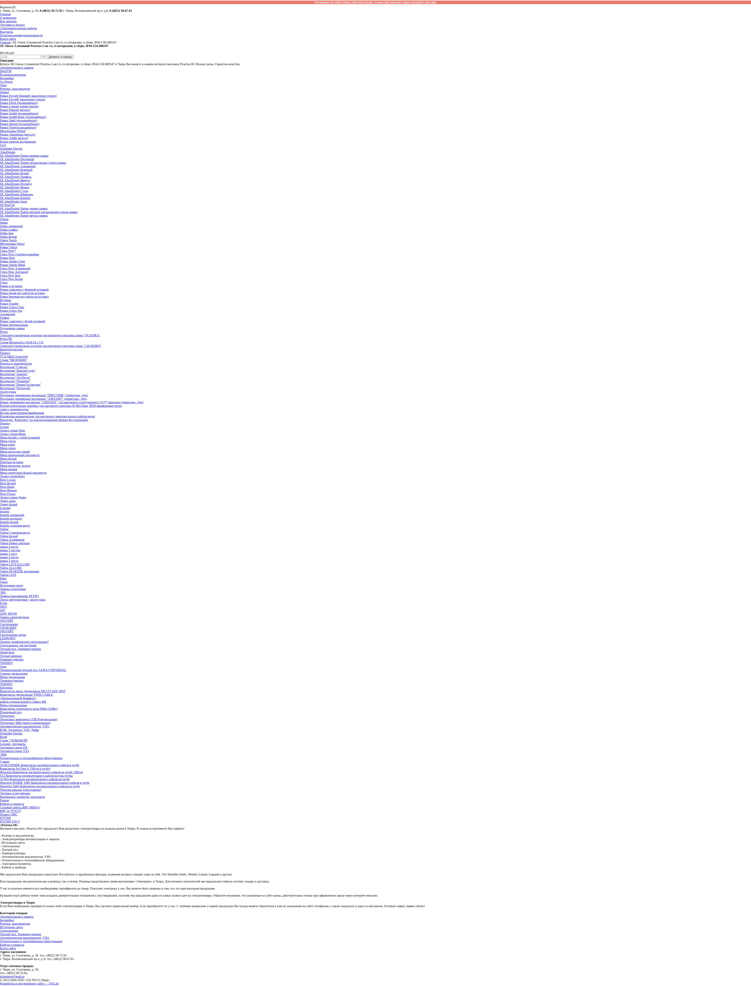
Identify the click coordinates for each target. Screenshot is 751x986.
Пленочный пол (11, 712)
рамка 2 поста (9, 557)
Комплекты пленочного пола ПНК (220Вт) (28, 708)
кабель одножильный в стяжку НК (23, 701)
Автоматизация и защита (16, 67)
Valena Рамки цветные (15, 543)
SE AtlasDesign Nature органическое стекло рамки (33, 162)
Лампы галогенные (13, 589)
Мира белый (8, 458)
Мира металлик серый (15, 451)
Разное (4, 800)
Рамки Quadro (9, 303)
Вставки (5, 300)
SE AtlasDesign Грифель (15, 176)
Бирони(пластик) (11, 349)
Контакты (6, 31)
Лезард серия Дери (12, 430)
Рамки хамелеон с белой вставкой (22, 321)
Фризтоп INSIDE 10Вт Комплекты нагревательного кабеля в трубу (45, 782)
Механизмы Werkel (12, 131)
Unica (3, 282)
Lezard (4, 427)
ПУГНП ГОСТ (10, 821)
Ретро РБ (6, 339)
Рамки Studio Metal (12, 265)
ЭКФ (3, 754)
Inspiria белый (9, 522)
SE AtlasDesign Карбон (15, 198)
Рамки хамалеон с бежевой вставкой (24, 289)
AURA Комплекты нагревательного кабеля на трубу (35, 779)
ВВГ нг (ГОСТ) (10, 811)
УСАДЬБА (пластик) (14, 356)
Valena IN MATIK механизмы (19, 571)
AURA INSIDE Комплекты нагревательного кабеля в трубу (39, 765)
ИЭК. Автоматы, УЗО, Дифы (19, 730)
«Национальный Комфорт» (18, 698)
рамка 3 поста (9, 560)
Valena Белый (9, 536)
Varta (3, 85)
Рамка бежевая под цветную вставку (24, 296)
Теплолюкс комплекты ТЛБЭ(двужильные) (28, 719)
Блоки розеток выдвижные (18, 141)
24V (2, 610)
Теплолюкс (7, 715)
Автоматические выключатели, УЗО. (24, 726)
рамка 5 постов (10, 550)
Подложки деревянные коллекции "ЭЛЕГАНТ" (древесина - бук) (43, 398)
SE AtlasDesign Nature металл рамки (24, 215)
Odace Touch (8, 240)
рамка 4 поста (9, 546)
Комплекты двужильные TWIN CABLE (26, 694)
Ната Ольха (7, 494)
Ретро (4, 331)
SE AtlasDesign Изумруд (16, 184)
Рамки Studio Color (12, 261)
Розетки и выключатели (16, 363)
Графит (5, 317)
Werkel (4, 92)
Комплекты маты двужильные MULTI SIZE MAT (33, 691)
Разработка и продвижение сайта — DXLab (29, 983)
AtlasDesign (7, 152)
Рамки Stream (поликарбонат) (19, 124)
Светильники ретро (13, 634)
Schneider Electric (11, 148)
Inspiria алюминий (12, 515)
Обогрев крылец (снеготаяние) (20, 789)
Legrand (5, 508)
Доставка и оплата (12, 24)
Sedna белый (8, 236)
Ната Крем (7, 486)
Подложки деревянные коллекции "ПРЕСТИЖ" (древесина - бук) (44, 395)
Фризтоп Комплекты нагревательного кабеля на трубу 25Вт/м (41, 772)
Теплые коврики (11, 656)
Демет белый (8, 504)
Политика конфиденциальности (21, 35)
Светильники (9, 624)
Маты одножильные (13, 705)
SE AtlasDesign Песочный (17, 159)
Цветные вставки (11, 462)
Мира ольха (8, 448)
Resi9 (3, 737)
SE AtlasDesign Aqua (13, 201)
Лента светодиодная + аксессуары (22, 599)
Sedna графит (9, 229)
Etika (3, 578)
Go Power (6, 81)
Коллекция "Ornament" (15, 381)
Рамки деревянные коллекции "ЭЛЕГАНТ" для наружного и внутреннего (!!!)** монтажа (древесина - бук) (71, 402)
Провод (5, 353)
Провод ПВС (9, 814)
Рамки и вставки (11, 286)
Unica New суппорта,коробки (19, 254)
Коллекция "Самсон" (14, 367)
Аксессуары (8, 391)
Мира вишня (8, 469)
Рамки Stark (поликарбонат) (18, 120)
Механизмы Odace (12, 243)
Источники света (11, 585)
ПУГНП (5, 818)
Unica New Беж (10, 275)
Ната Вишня (8, 490)
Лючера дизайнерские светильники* (24, 642)
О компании (8, 17)
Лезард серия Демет (13, 497)
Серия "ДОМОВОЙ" (14, 740)
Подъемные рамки (12, 328)
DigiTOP (6, 71)
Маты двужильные (12, 677)
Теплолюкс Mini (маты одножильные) (25, 723)
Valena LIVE (8, 575)
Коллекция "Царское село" (18, 370)
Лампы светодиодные (14, 617)
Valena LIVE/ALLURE (15, 564)
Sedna (4, 222)
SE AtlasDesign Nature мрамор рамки (24, 155)
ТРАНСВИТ (8, 627)
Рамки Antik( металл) (14, 138)
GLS (3, 145)
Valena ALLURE (11, 568)
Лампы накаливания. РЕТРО (19, 596)
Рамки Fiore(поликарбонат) (18, 127)
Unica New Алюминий (15, 268)
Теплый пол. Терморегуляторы (20, 649)
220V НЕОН (8, 613)
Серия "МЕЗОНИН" (13, 360)
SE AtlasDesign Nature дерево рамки (24, 208)
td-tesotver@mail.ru (12, 976)
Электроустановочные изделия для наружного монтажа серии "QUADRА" (50, 335)
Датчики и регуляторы (15, 793)
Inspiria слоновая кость (15, 525)
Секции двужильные (14, 673)
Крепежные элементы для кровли (22, 797)
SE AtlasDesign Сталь (14, 191)
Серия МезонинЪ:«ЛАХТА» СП (21, 342)
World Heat (7, 652)
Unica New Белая (11, 279)
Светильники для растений (18, 645)
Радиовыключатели (13, 74)
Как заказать (8, 21)
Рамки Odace (8, 247)
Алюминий (7, 314)
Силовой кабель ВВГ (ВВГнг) (20, 807)
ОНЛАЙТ (6, 620)
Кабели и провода (12, 804)
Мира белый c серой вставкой (20, 437)
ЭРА (3, 592)
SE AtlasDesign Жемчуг (15, 180)
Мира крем (7, 444)
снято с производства (14, 409)
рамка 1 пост (8, 553)
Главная (5, 14)
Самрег (5, 761)
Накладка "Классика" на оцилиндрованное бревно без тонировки (44, 420)
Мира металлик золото (15, 465)
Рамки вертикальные (14, 324)
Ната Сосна (7, 479)
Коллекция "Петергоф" (15, 388)
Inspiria (4, 511)
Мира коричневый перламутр (20, 455)
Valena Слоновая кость (15, 532)
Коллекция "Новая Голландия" (20, 384)
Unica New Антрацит (14, 272)
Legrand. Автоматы (13, 744)
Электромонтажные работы (18, 28)
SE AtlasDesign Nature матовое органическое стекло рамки (39, 212)
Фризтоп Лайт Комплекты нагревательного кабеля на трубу (40, 786)
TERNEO (6, 663)
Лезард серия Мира (13, 434)
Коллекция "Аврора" (14, 374)
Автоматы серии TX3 (14, 751)
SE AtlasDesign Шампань (16, 194)
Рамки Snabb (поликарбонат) (19, 113)
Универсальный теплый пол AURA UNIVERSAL (33, 670)
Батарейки (7, 78)
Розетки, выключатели (15, 88)
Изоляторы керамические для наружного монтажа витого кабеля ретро (47, 416)
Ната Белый (8, 483)
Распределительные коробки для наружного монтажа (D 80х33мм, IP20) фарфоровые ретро (61, 405)
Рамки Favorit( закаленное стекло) (22, 99)
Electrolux (6, 687)
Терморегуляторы (11, 659)
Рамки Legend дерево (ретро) (19, 106)
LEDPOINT (8, 638)
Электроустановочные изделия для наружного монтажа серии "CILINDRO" (51, 346)
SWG (3, 606)
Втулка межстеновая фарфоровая (22, 413)
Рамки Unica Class (12, 307)
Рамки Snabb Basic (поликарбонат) (23, 117)
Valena (4, 529)
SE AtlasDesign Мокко (14, 187)
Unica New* (8, 250)
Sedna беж (6, 233)
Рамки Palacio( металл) (15, 110)
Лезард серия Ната (12, 476)
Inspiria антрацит (11, 518)
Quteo (4, 582)
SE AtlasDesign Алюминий (18, 166)
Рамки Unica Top (11, 310)
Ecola (3, 603)
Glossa (4, 219)
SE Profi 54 (7, 205)
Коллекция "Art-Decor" (15, 377)
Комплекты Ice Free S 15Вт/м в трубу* (25, 768)
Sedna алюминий (11, 226)
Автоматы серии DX (14, 747)
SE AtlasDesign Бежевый (16, 169)
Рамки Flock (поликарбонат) (19, 103)
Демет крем (7, 501)
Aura (3, 666)
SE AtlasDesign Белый (14, 173)
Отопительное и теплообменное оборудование (31, 758)
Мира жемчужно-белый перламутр (23, 472)
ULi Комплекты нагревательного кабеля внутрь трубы (36, 775)
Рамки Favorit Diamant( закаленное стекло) (28, 95)
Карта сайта (8, 39)
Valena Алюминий (12, 539)
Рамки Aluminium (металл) (17, 134)
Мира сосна (8, 441)
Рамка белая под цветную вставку (22, 293)
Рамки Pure (7, 258)
